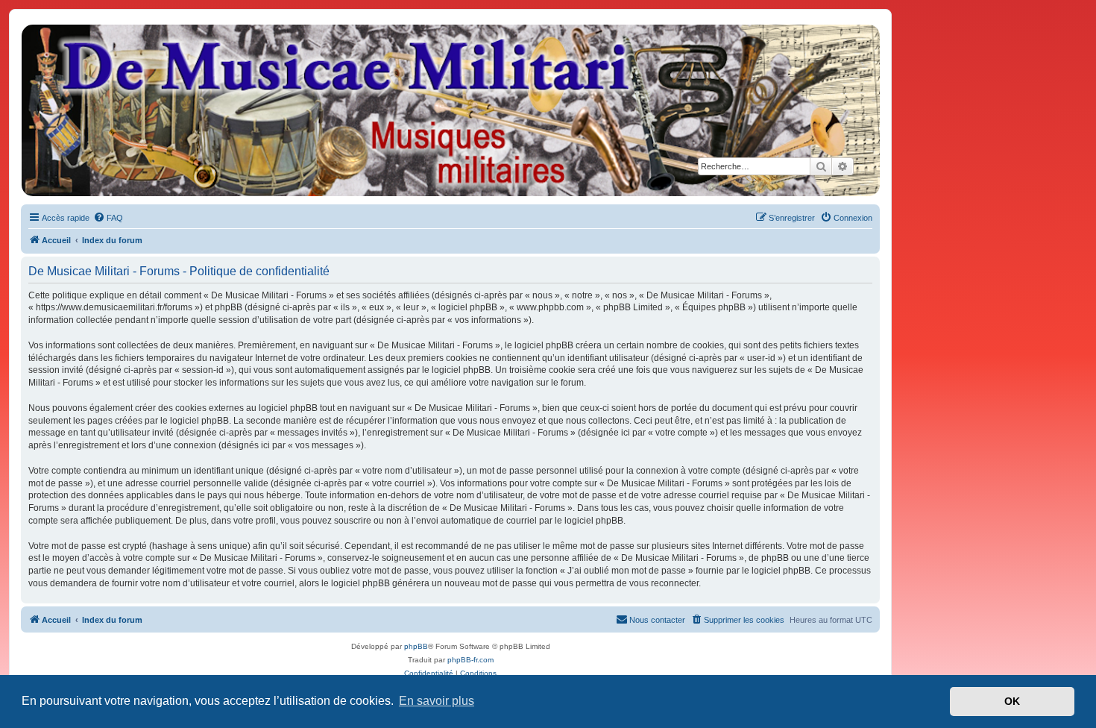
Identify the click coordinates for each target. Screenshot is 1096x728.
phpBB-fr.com (470, 660)
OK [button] (1012, 701)
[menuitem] (108, 218)
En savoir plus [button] (436, 700)
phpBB (416, 646)
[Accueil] (449, 110)
